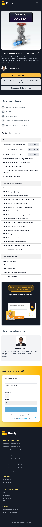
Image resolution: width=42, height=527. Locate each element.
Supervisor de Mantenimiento (12, 450)
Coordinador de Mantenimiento (12, 453)
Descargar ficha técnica (21, 88)
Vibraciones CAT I (8, 495)
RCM (3, 493)
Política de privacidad (9, 512)
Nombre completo (11, 378)
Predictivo (5, 485)
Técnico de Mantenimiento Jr (12, 443)
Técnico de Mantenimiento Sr (12, 446)
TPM (3, 501)
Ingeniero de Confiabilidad (11, 459)
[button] (7, 396)
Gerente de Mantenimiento (11, 462)
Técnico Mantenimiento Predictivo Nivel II (16, 468)
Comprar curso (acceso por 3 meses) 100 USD (21, 81)
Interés (7, 399)
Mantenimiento (7, 479)
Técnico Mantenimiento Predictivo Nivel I (15, 465)
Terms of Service (22, 418)
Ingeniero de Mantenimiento (11, 456)
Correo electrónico (11, 385)
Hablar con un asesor (21, 75)
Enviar (21, 410)
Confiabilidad (6, 482)
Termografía (6, 498)
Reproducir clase (33, 144)
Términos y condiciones (10, 509)
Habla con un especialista (10, 515)
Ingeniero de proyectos (10, 471)
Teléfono (8, 392)
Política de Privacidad (22, 414)
